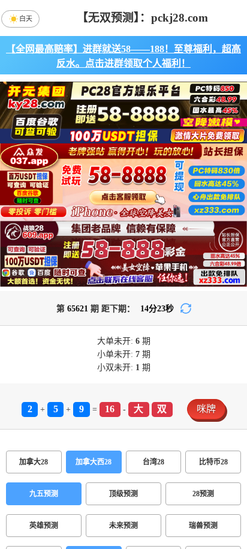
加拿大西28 (94, 462)
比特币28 (213, 462)
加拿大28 (33, 462)
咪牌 (206, 409)
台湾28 (153, 462)
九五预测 (43, 494)
